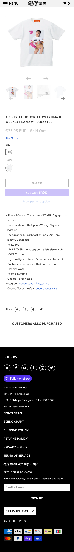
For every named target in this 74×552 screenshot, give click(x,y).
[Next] (46, 78)
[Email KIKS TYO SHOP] (52, 367)
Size (7, 144)
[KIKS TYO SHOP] (37, 3)
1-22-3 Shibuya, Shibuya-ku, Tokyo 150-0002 (29, 400)
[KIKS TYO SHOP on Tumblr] (34, 367)
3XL (10, 152)
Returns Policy (16, 438)
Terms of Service (17, 455)
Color (8, 160)
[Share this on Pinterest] (33, 309)
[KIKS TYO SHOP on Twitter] (8, 367)
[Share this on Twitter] (17, 309)
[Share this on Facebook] (25, 309)
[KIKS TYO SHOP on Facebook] (17, 367)
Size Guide (11, 138)
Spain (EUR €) (17, 511)
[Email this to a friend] (41, 309)
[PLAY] (37, 42)
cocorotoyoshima (46, 288)
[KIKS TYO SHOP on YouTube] (25, 367)
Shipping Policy (16, 430)
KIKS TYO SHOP (22, 521)
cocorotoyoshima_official (34, 283)
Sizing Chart (14, 421)
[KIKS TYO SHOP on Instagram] (43, 367)
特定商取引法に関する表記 (21, 464)
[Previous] (28, 78)
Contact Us (13, 413)
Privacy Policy (15, 447)
